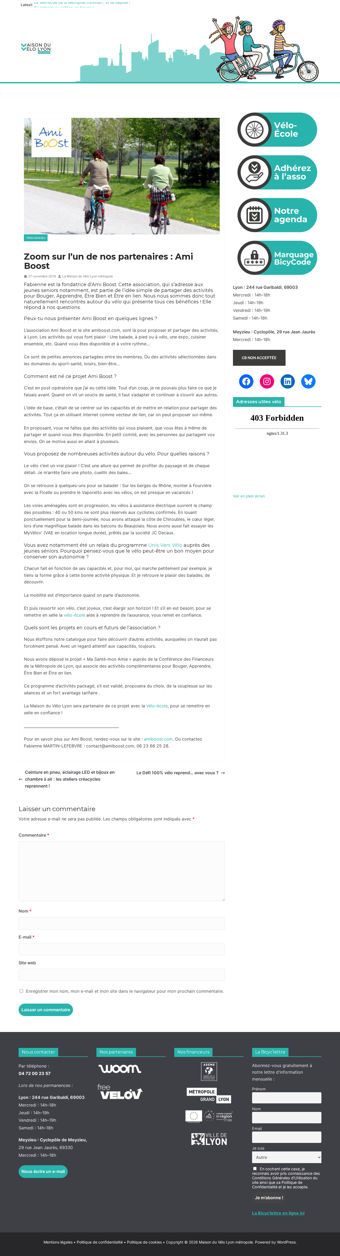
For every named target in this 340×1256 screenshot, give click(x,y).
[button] (56, 90)
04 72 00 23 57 (35, 1073)
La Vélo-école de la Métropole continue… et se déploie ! (82, 4)
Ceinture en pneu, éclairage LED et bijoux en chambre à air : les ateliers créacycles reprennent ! (70, 778)
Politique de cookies (143, 1242)
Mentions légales (60, 1242)
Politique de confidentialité (100, 1242)
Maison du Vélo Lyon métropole (226, 1242)
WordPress (286, 1242)
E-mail (27, 937)
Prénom (259, 1089)
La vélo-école (163, 89)
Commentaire (34, 835)
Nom (25, 911)
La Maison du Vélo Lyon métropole (87, 276)
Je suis (258, 1148)
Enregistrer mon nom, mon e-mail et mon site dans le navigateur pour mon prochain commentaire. (125, 991)
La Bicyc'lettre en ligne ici (278, 1213)
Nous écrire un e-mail (43, 1171)
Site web (27, 962)
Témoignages (35, 237)
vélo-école (74, 615)
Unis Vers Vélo (165, 545)
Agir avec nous (38, 89)
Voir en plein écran (249, 496)
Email (257, 1128)
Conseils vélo (121, 89)
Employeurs (203, 89)
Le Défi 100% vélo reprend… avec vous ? (178, 772)
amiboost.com (158, 739)
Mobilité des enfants (250, 89)
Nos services (80, 89)
